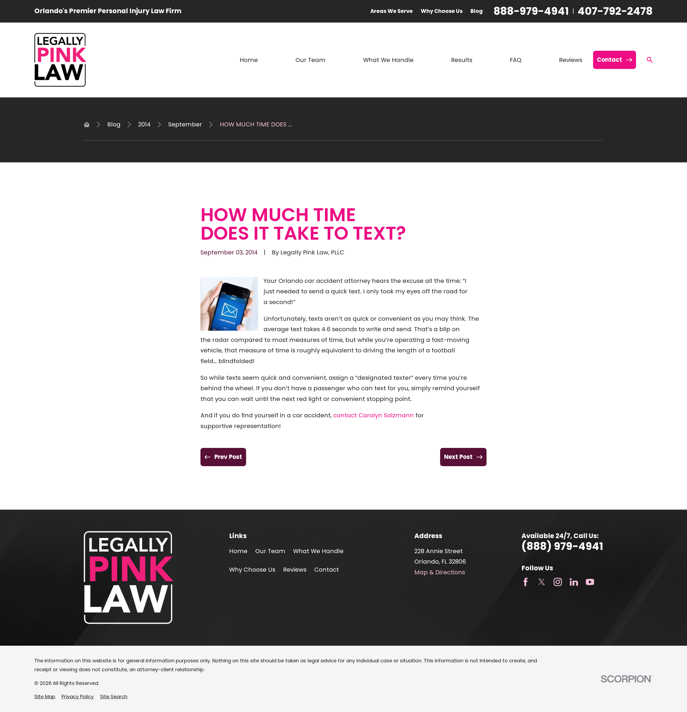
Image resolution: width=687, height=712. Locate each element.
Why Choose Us (442, 11)
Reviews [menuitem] (570, 60)
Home (238, 551)
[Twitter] (542, 582)
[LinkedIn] (574, 582)
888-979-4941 (531, 11)
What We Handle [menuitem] (388, 60)
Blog (476, 11)
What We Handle (318, 551)
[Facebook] (525, 582)
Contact (326, 569)
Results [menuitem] (461, 60)
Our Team (270, 551)
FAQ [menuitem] (515, 60)
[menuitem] (44, 696)
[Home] (60, 60)
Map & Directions (439, 572)
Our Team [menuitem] (310, 60)
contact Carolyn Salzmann (373, 415)
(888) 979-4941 (562, 546)
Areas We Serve (391, 11)
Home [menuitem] (249, 60)
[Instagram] (558, 582)
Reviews (294, 569)
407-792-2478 (615, 11)
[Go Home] (87, 124)
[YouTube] (590, 582)
